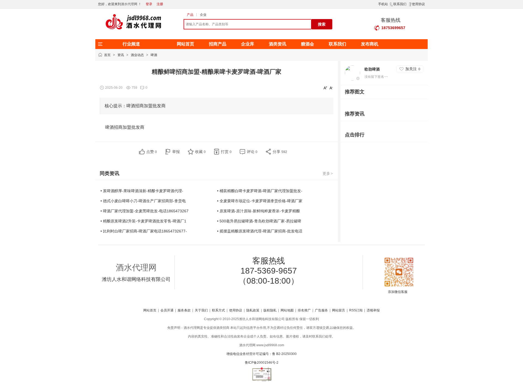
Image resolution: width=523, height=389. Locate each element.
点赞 (151, 151)
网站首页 (185, 44)
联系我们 (399, 4)
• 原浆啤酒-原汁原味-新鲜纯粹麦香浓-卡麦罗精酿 (258, 211)
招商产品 (217, 44)
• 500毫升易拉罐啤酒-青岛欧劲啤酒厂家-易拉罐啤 (259, 221)
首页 (107, 55)
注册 (160, 4)
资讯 (120, 55)
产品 (190, 15)
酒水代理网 (129, 4)
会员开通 (167, 310)
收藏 (200, 151)
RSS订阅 (356, 310)
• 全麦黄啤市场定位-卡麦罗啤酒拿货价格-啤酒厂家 (259, 201)
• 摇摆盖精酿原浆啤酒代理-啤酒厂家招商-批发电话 (259, 231)
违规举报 (373, 310)
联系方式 (218, 310)
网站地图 (287, 310)
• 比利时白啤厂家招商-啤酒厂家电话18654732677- (144, 231)
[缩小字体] (331, 87)
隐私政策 (252, 310)
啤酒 (154, 55)
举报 (176, 151)
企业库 (247, 44)
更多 (328, 173)
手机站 (383, 4)
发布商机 (369, 44)
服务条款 (184, 310)
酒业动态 (137, 55)
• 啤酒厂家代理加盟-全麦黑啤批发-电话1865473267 (144, 211)
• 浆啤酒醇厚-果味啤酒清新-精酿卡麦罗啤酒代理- (142, 191)
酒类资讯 (277, 44)
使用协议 (418, 4)
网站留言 (338, 310)
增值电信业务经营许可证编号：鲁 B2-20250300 (261, 354)
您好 (101, 4)
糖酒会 (307, 44)
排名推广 (304, 310)
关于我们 (201, 310)
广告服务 (321, 310)
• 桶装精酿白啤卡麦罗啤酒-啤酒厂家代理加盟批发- (259, 191)
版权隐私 (269, 310)
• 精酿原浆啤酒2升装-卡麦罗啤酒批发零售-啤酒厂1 (143, 221)
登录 (149, 4)
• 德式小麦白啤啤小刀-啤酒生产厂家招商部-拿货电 (143, 201)
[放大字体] (325, 87)
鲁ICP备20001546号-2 (261, 363)
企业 (203, 15)
